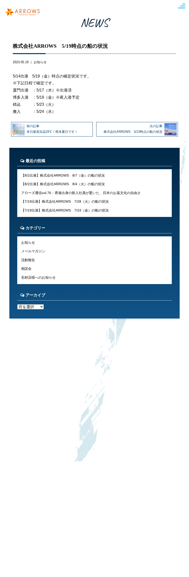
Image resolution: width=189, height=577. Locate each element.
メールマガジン (33, 251)
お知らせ (40, 62)
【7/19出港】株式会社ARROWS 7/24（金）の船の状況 (65, 210)
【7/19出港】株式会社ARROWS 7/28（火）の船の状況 (65, 201)
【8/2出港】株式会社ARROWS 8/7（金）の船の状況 (63, 175)
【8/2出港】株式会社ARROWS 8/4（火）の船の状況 (63, 184)
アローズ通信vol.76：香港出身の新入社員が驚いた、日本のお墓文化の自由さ (81, 193)
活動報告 (28, 260)
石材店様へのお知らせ (38, 277)
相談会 (26, 269)
